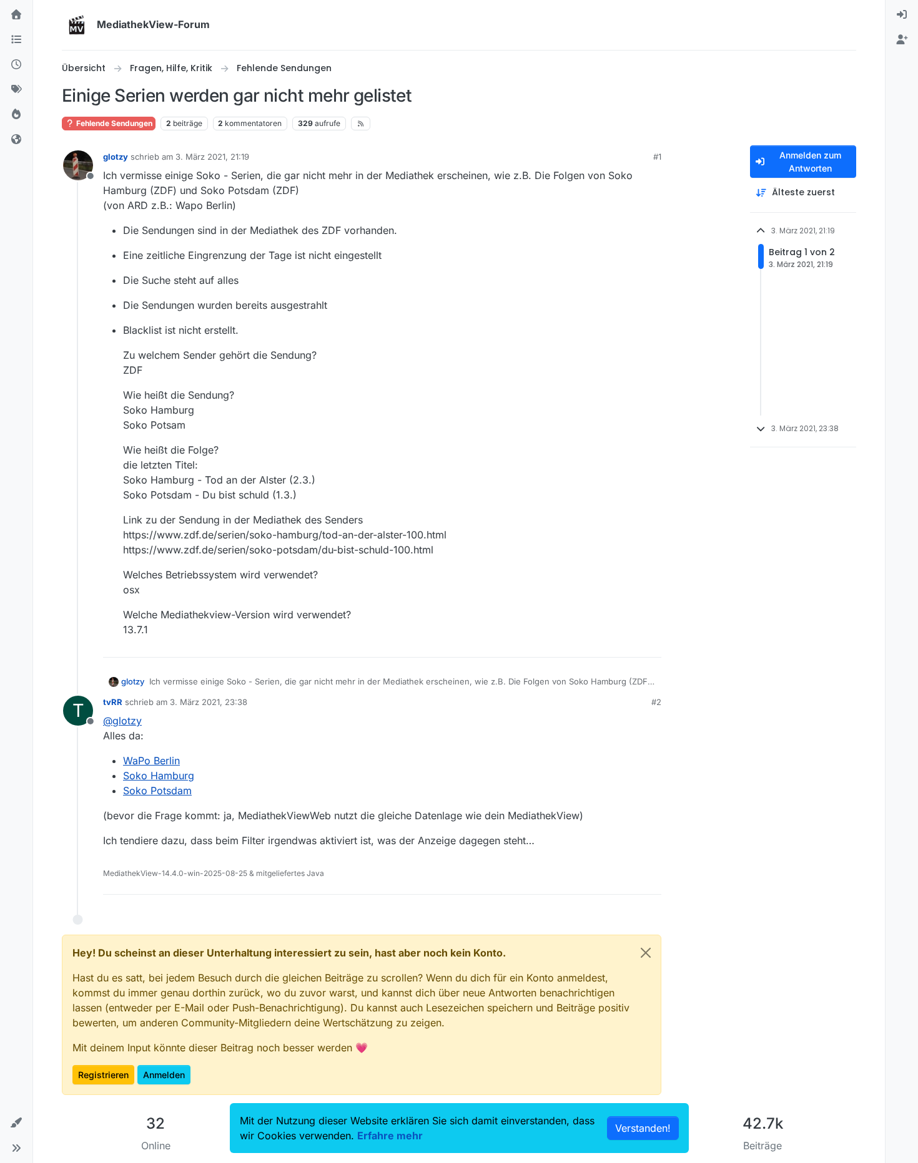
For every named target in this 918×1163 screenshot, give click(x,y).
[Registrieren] (902, 40)
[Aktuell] (16, 65)
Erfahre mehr (390, 1135)
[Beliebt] (16, 115)
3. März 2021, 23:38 (208, 702)
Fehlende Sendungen (113, 123)
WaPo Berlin (151, 760)
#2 (656, 702)
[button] (16, 1123)
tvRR (112, 702)
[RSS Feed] (360, 123)
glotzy (115, 157)
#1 (657, 157)
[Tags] (16, 90)
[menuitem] (902, 15)
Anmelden (164, 1074)
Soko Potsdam (157, 790)
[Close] (646, 952)
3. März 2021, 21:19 (212, 157)
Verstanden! (643, 1128)
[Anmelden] (902, 15)
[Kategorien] (16, 40)
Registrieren (103, 1074)
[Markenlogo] (77, 25)
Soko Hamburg (158, 775)
